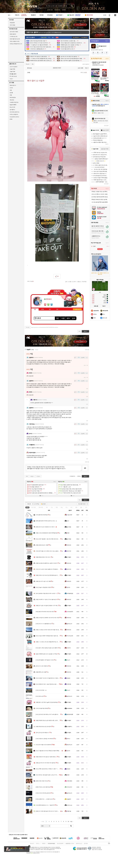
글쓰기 (85, 500)
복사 (33, 64)
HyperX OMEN (13, 104)
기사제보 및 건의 (13, 36)
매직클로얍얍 (70, 593)
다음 (71, 821)
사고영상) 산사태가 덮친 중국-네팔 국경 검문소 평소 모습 (51, 629)
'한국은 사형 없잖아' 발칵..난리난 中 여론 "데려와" (49, 775)
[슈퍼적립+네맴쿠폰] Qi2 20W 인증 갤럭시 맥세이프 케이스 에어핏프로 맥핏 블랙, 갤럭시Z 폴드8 (100, 196)
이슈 (33, 507)
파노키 (68, 660)
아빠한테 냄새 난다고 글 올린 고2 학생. (46, 654)
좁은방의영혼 (70, 714)
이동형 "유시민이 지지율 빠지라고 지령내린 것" (48, 678)
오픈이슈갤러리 (85, 64)
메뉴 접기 (77, 309)
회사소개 (32, 843)
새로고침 (87, 349)
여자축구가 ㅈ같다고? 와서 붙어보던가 (46, 599)
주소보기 (28, 64)
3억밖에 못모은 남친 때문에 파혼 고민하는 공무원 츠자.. (50, 720)
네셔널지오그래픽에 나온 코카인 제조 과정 (47, 617)
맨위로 (79, 476)
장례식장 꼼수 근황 (42, 545)
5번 (57, 318)
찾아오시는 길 (79, 843)
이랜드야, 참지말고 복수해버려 (44, 738)
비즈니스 (37, 843)
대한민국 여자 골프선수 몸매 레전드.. (46, 756)
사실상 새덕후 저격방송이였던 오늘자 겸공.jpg (48, 635)
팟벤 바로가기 (13, 85)
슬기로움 (69, 526)
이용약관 (43, 843)
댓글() (85, 72)
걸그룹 (11, 92)
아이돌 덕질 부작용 (42, 708)
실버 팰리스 (12, 109)
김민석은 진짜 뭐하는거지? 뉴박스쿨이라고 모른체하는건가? (51, 714)
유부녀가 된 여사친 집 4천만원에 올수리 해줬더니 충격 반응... (52, 575)
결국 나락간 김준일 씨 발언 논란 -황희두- (47, 647)
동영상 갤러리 (13, 34)
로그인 (104, 15)
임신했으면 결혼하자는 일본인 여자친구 (46, 563)
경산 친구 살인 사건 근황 (43, 581)
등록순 (32, 349)
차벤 (11, 90)
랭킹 (50, 309)
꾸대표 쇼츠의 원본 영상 (43, 787)
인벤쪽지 (45, 304)
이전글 (37, 476)
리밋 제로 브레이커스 (14, 112)
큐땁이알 (69, 811)
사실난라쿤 (69, 514)
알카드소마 (69, 623)
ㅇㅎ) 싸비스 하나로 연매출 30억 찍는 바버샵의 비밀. (50, 641)
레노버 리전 (12, 107)
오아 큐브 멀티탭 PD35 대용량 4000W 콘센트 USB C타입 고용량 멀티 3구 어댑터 (100, 202)
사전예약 (64, 9)
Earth (68, 533)
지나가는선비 (70, 635)
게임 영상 (12, 99)
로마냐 (68, 738)
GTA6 (11, 119)
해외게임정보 (13, 97)
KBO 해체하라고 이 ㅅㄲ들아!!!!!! (45, 805)
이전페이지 (72, 476)
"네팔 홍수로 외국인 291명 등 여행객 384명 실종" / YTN (50, 750)
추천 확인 (84, 281)
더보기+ (54, 481)
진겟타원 (69, 684)
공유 (66, 281)
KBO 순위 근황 (41, 672)
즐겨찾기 (44, 504)
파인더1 (69, 647)
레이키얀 (69, 551)
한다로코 (29, 68)
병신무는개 (69, 744)
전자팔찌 (69, 557)
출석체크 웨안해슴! (42, 514)
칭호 (57, 309)
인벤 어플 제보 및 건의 (15, 38)
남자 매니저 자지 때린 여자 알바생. (45, 762)
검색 (73, 318)
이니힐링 (48, 304)
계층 (76, 507)
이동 (87, 365)
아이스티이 (69, 787)
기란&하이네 (57, 9)
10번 (63, 318)
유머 (47, 507)
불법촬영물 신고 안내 (70, 843)
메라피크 (69, 545)
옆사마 (68, 587)
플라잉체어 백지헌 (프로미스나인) (45, 520)
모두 (68, 318)
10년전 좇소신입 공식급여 (43, 726)
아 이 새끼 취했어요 (42, 666)
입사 (68, 520)
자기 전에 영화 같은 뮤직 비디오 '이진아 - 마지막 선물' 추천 (51, 811)
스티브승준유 (70, 611)
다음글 (31, 476)
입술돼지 (69, 799)
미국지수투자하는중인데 (43, 793)
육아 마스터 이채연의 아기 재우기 (45, 526)
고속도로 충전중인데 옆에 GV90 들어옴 (46, 533)
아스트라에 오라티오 (14, 116)
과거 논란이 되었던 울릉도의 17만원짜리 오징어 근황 (50, 569)
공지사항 (85, 843)
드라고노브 (69, 805)
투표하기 (100, 249)
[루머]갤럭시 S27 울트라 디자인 (45, 660)
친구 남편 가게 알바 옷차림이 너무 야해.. (47, 605)
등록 (85, 468)
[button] (41, 495)
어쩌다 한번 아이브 (42, 781)
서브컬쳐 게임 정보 (14, 102)
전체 (27, 507)
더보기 (51, 304)
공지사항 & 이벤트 (14, 31)
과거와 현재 (40, 690)
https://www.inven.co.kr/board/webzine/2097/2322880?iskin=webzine (44, 327)
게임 (62, 507)
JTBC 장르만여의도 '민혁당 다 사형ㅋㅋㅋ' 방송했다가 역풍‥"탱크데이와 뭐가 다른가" (58, 768)
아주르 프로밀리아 (14, 114)
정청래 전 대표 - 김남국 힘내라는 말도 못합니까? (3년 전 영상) (52, 684)
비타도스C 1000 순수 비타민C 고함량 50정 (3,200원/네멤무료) (100, 194)
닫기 (29, 846)
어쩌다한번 (69, 781)
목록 (82, 72)
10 (68, 821)
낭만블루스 (69, 726)
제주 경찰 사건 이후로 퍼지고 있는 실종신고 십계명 (49, 551)
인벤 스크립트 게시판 (14, 41)
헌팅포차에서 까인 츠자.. (43, 557)
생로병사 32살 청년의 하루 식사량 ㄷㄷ (46, 593)
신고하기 (74, 281)
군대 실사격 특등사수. (42, 732)
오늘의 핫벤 (12, 69)
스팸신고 (79, 281)
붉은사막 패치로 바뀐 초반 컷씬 (45, 611)
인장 (35, 309)
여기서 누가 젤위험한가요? (43, 623)
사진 (71, 507)
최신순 (36, 349)
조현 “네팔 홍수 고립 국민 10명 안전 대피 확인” (48, 539)
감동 (81, 507)
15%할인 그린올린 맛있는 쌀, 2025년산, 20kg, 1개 (100, 191)
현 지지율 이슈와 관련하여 (43, 744)
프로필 (42, 309)
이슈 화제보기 (84, 37)
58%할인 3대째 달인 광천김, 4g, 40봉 (99, 199)
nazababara (69, 708)
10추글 (37, 504)
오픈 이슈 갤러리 (13, 66)
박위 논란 (39, 696)
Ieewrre (68, 678)
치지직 (11, 87)
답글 (85, 365)
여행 (11, 95)
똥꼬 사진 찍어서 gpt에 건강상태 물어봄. (47, 702)
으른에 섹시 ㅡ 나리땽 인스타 (44, 799)
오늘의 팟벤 (12, 71)
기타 (86, 507)
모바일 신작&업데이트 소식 (16, 43)
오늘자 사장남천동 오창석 (43, 587)
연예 (41, 507)
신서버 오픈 (50, 9)
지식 (66, 507)
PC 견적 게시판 (13, 76)
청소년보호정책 (60, 843)
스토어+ (107, 58)
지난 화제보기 (76, 37)
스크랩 (69, 281)
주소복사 (28, 327)
